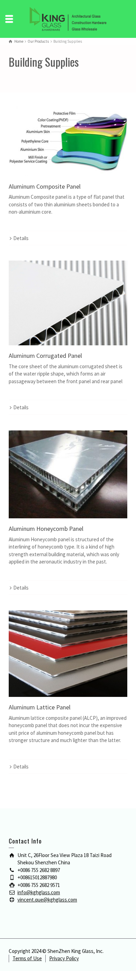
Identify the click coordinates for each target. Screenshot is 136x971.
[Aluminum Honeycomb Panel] (68, 474)
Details (21, 238)
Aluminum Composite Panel (45, 186)
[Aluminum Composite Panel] (68, 138)
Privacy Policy (64, 958)
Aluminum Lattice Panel (39, 707)
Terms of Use (27, 958)
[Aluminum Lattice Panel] (68, 653)
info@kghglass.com (38, 892)
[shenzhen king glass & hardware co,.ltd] (68, 18)
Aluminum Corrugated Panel (45, 356)
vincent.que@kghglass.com (47, 899)
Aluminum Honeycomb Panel (46, 529)
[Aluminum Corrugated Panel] (68, 303)
